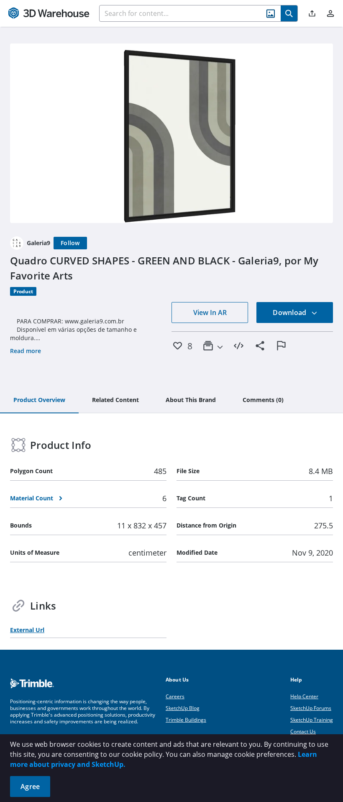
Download (290, 312)
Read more (25, 351)
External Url (27, 630)
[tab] (39, 400)
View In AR (210, 312)
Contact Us (303, 731)
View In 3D (171, 133)
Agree (30, 786)
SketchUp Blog (183, 708)
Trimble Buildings (186, 719)
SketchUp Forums (310, 708)
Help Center (304, 696)
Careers (175, 696)
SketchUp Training (311, 719)
